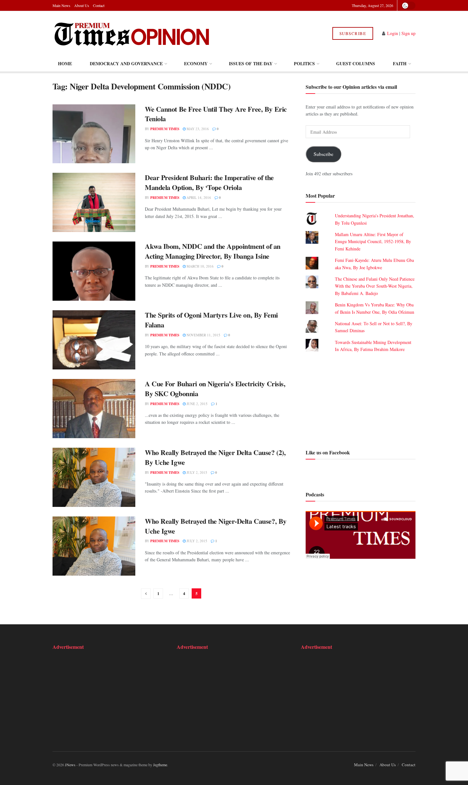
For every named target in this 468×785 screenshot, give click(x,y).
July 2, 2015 (196, 472)
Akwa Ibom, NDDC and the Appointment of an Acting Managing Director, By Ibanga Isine (212, 251)
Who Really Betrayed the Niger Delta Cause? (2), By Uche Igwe (215, 457)
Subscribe (352, 33)
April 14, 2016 (198, 197)
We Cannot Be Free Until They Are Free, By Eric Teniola (216, 114)
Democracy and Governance (126, 63)
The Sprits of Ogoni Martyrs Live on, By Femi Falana (211, 320)
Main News (61, 5)
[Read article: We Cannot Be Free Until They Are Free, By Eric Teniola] (94, 134)
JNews (70, 764)
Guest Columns (355, 63)
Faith (400, 63)
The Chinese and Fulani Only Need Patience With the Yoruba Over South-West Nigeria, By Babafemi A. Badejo (375, 286)
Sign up (408, 33)
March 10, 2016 (200, 266)
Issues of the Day (251, 63)
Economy (196, 63)
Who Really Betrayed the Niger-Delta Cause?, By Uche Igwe (216, 526)
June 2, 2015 (197, 403)
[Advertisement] (360, 400)
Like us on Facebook (328, 452)
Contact (98, 5)
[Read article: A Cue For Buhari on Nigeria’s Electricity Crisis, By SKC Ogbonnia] (94, 408)
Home (65, 63)
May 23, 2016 (197, 128)
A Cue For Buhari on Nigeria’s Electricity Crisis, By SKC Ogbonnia (215, 388)
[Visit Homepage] (132, 33)
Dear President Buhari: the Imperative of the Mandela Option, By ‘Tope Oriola (209, 182)
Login (392, 33)
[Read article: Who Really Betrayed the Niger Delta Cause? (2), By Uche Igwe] (94, 477)
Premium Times (164, 128)
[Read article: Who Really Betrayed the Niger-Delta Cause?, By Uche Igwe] (94, 546)
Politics (304, 63)
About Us (81, 5)
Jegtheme (160, 764)
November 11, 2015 (203, 335)
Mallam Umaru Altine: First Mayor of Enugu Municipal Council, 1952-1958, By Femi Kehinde (373, 241)
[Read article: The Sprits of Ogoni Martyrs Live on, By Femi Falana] (94, 339)
